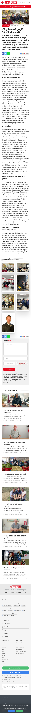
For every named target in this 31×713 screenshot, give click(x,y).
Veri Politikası (5, 699)
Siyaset (4, 647)
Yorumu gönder (9, 369)
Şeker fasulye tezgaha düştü (15, 474)
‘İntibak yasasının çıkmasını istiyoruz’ (14, 443)
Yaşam (4, 653)
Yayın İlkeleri (5, 697)
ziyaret (4, 608)
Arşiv (5, 630)
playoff (23, 605)
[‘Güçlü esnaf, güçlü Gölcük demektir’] (8, 272)
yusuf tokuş (17, 610)
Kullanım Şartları (6, 701)
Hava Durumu (20, 647)
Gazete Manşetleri (21, 651)
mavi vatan (5, 603)
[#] (15, 587)
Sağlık (3, 655)
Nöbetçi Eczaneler (21, 645)
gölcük (19, 603)
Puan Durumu (20, 649)
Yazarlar (6, 627)
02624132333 (7, 679)
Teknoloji (4, 657)
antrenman (19, 608)
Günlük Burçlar (20, 653)
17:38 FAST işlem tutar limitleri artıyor (15, 7)
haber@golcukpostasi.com (11, 682)
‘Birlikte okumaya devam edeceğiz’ (13, 411)
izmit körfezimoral (7, 605)
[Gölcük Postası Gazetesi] (8, 2)
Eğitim (3, 649)
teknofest (13, 603)
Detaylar (11, 710)
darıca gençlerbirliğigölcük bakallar (11, 613)
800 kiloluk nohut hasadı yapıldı (13, 505)
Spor (3, 661)
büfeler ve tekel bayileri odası (9, 615)
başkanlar (11, 608)
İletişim (5, 636)
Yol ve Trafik (19, 643)
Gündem (6, 25)
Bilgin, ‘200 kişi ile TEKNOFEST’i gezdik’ (15, 537)
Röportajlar (5, 659)
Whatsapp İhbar (16, 668)
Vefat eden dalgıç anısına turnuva (14, 569)
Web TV (6, 621)
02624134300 (16, 672)
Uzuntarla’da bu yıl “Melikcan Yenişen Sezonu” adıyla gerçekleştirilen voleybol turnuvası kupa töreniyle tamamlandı (15, 574)
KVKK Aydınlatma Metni (8, 703)
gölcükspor (16, 605)
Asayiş (3, 645)
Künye (5, 633)
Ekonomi (4, 651)
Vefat (3, 663)
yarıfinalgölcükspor (7, 610)
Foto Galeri (7, 624)
